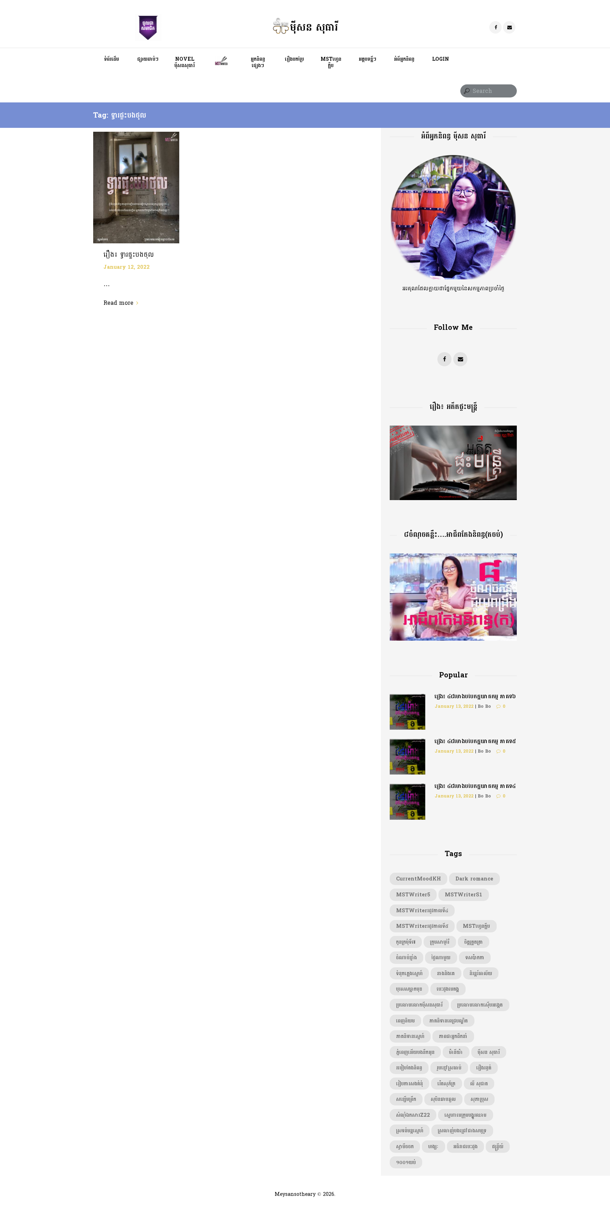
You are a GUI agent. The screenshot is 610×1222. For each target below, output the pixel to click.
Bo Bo (484, 706)
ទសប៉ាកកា (474, 957)
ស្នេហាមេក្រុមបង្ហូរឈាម (465, 1115)
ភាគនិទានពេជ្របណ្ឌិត (448, 1020)
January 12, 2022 (126, 267)
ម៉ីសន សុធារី (489, 1052)
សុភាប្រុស (479, 1099)
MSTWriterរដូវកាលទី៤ (422, 910)
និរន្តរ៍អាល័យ (481, 973)
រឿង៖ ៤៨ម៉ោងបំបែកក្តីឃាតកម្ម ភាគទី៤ (475, 786)
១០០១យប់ (406, 1162)
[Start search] (466, 91)
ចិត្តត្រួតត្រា (473, 942)
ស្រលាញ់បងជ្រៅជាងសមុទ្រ (462, 1130)
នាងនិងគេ (446, 973)
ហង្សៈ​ (433, 1146)
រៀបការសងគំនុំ (409, 1083)
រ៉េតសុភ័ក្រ (446, 1083)
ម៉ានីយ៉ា (456, 1052)
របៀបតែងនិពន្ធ (409, 1067)
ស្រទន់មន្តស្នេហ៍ (409, 1130)
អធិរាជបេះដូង (465, 1146)
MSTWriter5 (413, 894)
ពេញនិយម (405, 1020)
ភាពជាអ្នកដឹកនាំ (453, 1036)
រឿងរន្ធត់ (483, 1067)
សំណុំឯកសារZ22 (413, 1115)
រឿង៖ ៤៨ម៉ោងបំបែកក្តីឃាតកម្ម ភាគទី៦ (475, 696)
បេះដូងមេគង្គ (448, 988)
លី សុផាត (479, 1083)
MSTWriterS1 (463, 894)
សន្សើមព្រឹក (406, 1099)
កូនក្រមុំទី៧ (405, 942)
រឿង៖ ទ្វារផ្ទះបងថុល (128, 255)
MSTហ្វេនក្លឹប (476, 926)
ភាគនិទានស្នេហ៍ (410, 1036)
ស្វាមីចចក (405, 1146)
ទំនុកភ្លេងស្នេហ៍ (409, 973)
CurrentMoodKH (418, 878)
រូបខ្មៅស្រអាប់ (449, 1067)
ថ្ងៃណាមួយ (440, 957)
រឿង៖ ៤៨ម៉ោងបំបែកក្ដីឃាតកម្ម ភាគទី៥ (475, 741)
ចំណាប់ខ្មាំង (406, 957)
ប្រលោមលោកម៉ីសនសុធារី (419, 1004)
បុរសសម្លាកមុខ (409, 988)
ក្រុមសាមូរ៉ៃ (439, 942)
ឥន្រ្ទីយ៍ (497, 1146)
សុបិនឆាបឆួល (443, 1099)
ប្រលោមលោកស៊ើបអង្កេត (480, 1004)
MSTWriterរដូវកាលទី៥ (422, 926)
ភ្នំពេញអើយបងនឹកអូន (415, 1052)
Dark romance (474, 878)
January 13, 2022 (454, 706)
